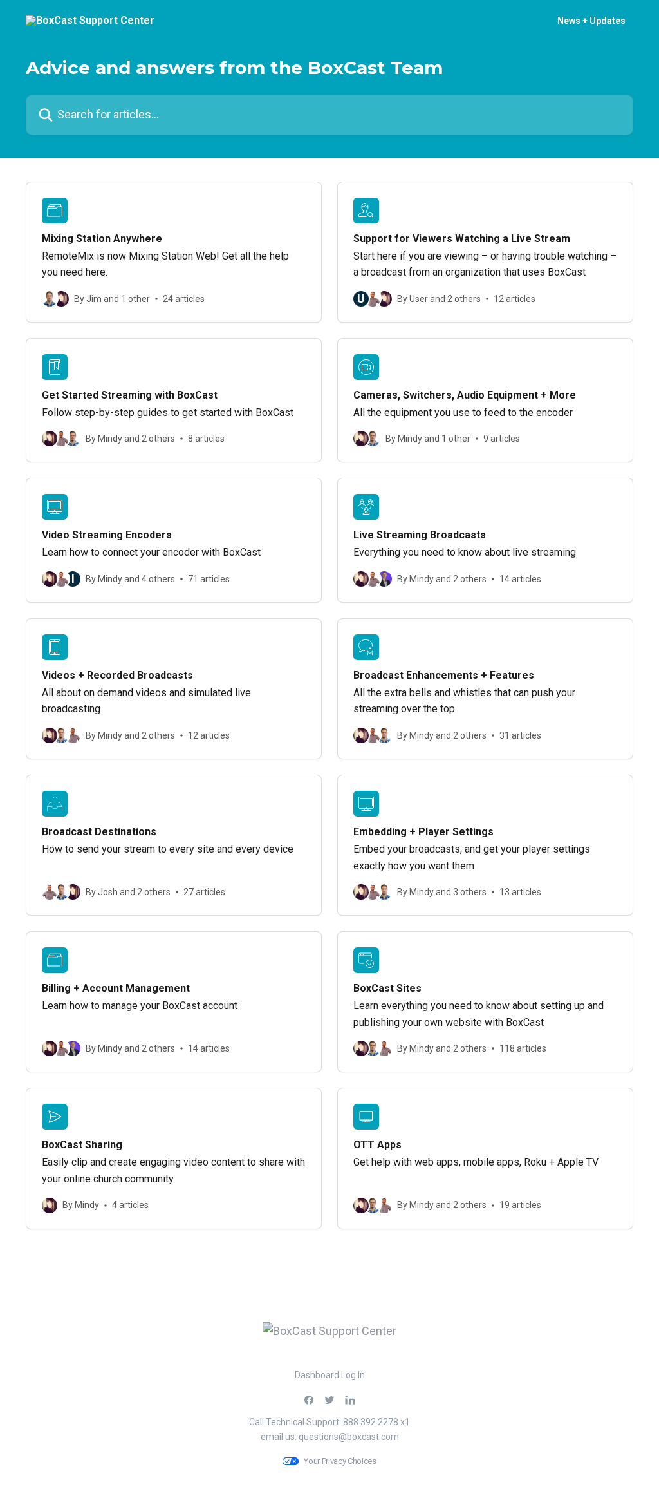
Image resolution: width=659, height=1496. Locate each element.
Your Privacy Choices (340, 1461)
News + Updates (591, 20)
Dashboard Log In (330, 1375)
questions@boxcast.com (349, 1437)
